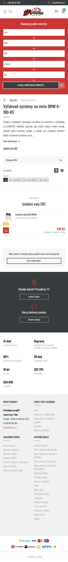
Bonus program (9, 445)
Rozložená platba (41, 473)
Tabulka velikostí (41, 445)
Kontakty (37, 426)
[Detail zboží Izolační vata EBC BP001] (8, 217)
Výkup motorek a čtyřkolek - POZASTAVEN (45, 467)
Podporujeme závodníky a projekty (44, 420)
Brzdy (36, 485)
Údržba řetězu (39, 514)
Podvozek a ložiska (41, 510)
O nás (36, 410)
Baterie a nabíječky (42, 481)
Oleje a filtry (39, 489)
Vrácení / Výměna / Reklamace (15, 462)
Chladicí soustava (41, 502)
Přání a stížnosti (9, 466)
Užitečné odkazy (41, 437)
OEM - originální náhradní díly (45, 449)
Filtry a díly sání (40, 506)
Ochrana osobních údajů (13, 470)
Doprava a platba (10, 453)
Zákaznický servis (11, 437)
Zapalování (38, 498)
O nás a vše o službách (44, 401)
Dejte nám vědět (34, 260)
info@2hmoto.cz (58, 2)
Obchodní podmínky (11, 449)
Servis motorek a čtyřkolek (45, 461)
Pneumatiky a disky (42, 493)
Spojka (36, 518)
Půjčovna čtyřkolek (41, 430)
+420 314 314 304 (13, 2)
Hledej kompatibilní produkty (31, 85)
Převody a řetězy (40, 477)
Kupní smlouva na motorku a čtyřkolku (45, 455)
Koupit (6, 230)
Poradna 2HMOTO (10, 458)
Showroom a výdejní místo (44, 414)
